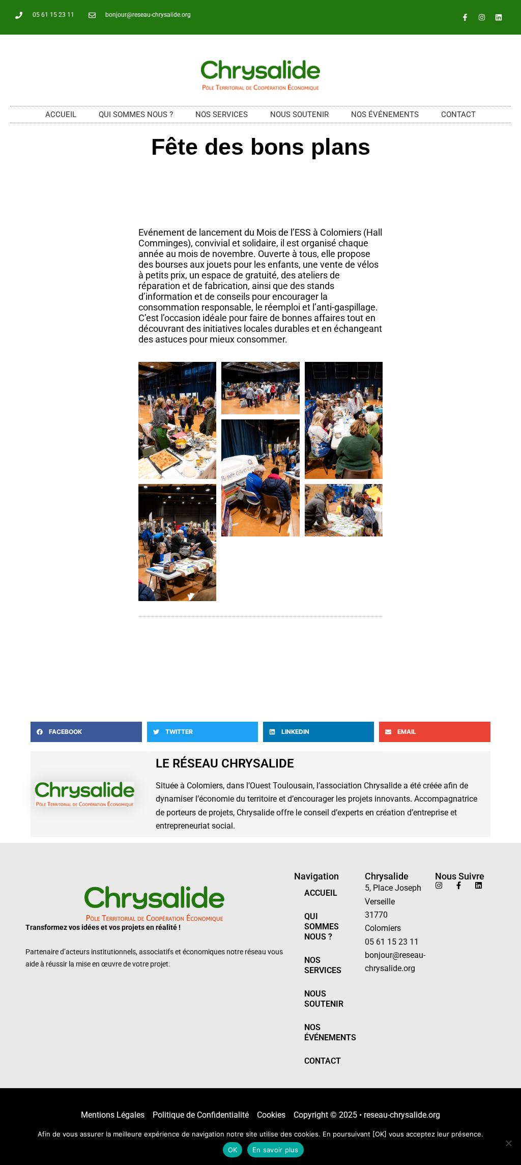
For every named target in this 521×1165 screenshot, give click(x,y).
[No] (508, 1143)
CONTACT (458, 114)
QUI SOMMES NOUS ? (136, 114)
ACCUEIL (60, 114)
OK (233, 1150)
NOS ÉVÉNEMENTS (385, 114)
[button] (86, 732)
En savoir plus (275, 1150)
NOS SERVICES (221, 114)
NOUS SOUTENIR (299, 114)
